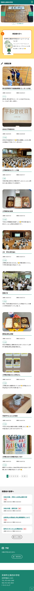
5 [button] (22, 23)
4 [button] (21, 23)
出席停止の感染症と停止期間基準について (16, 517)
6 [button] (17, 476)
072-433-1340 (9, 580)
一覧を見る (18, 557)
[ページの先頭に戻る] (32, 589)
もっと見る (18, 537)
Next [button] (31, 14)
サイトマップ (6, 585)
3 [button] (11, 476)
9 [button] (22, 476)
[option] (17, 13)
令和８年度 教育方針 (10, 508)
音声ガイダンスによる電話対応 (13, 529)
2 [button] (18, 23)
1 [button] (17, 23)
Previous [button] (3, 14)
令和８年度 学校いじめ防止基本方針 (15, 497)
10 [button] (24, 476)
